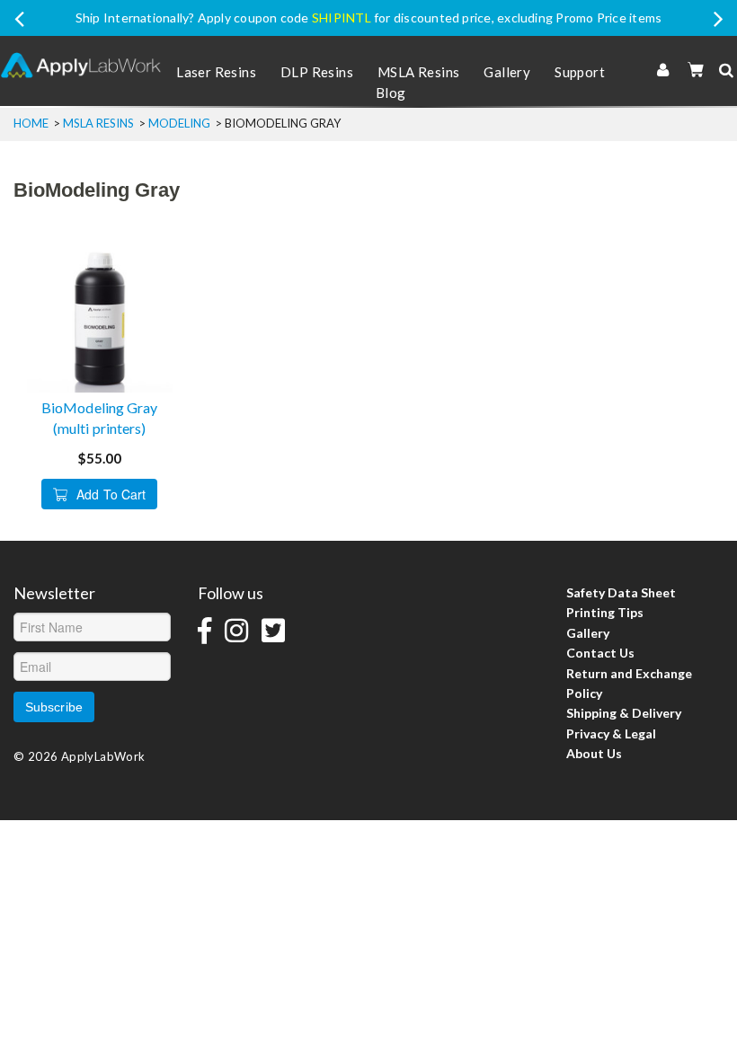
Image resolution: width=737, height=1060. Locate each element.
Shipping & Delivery (623, 712)
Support (580, 72)
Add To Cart (111, 494)
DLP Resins (316, 72)
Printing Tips (605, 612)
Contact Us (600, 652)
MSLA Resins (418, 72)
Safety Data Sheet (621, 592)
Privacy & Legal (611, 733)
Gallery (507, 72)
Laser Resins (216, 72)
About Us (594, 753)
